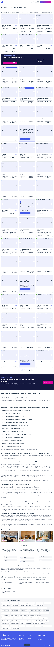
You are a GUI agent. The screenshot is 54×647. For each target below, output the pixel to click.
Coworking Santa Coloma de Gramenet (38, 397)
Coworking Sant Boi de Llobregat (44, 400)
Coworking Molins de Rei (33, 402)
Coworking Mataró (22, 615)
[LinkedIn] (38, 639)
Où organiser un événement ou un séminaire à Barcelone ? (27, 443)
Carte (28, 644)
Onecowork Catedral (6, 544)
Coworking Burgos (14, 625)
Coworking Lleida (5, 615)
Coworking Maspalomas (6, 628)
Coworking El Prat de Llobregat (30, 400)
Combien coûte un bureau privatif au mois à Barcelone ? (27, 416)
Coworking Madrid (5, 602)
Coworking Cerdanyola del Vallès (8, 402)
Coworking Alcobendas (16, 607)
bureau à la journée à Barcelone (42, 506)
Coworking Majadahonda (47, 625)
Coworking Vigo (47, 602)
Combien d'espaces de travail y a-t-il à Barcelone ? (27, 413)
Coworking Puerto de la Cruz (26, 623)
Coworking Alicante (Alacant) (7, 618)
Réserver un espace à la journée (12, 2)
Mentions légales (47, 645)
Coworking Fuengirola (36, 620)
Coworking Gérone (30, 625)
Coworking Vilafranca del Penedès (39, 623)
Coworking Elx (21, 625)
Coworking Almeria (18, 618)
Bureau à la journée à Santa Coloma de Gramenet (8, 592)
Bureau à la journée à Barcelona (6, 582)
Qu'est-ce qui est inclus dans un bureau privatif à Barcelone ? (27, 428)
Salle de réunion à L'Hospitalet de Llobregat (26, 580)
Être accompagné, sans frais (10, 62)
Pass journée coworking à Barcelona (7, 583)
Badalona (25, 524)
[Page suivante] (34, 370)
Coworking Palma (39, 602)
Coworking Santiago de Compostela (34, 615)
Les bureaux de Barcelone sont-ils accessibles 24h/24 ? (27, 431)
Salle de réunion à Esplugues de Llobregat (43, 580)
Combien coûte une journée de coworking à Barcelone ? (27, 437)
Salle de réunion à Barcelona (6, 580)
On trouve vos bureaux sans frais (45, 2)
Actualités (29, 635)
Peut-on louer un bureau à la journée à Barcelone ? (27, 440)
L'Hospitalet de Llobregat (18, 524)
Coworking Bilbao (15, 605)
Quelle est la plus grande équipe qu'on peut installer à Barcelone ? (27, 425)
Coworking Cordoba (5, 610)
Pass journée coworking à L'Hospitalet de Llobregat (26, 585)
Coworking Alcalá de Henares (25, 620)
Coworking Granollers (44, 613)
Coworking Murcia (16, 628)
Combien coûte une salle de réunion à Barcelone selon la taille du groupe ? (27, 434)
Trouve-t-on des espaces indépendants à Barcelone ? (27, 446)
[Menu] (52, 2)
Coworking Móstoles (43, 618)
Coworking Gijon (35, 618)
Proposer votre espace (22, 641)
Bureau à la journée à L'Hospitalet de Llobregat (25, 583)
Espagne (8, 4)
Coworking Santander (6, 607)
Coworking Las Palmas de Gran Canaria (27, 605)
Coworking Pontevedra (6, 620)
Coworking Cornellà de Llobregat (8, 400)
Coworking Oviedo (46, 610)
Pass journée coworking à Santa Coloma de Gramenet (9, 594)
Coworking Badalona (19, 400)
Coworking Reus (15, 620)
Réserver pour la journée (25, 138)
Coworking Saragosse (6, 605)
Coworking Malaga (22, 602)
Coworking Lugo (38, 625)
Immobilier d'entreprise (21, 639)
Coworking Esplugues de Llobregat (23, 397)
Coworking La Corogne (16, 613)
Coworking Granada (24, 610)
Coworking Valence (14, 602)
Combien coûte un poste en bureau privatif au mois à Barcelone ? (27, 422)
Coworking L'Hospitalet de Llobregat (8, 397)
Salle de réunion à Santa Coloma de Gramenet (9, 589)
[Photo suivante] (16, 18)
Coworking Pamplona (6, 613)
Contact (29, 638)
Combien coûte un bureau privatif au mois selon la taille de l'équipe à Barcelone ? (27, 419)
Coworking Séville (31, 602)
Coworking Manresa (13, 615)
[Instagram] (41, 639)
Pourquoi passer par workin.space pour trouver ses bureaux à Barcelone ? (27, 410)
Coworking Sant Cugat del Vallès (21, 402)
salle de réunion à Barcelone (8, 493)
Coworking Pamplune (15, 623)
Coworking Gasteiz (26, 618)
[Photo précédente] (2, 18)
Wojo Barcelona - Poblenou (42, 544)
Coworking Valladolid (42, 607)
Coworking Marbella (39, 605)
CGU (52, 645)
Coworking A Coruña (14, 610)
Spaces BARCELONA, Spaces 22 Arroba (24, 545)
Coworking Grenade (5, 623)
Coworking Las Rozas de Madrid (35, 610)
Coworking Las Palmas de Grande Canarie (29, 607)
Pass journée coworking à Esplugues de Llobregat (43, 584)
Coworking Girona (45, 620)
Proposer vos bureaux (20, 2)
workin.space (3, 4)
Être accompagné (47, 382)
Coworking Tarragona (35, 613)
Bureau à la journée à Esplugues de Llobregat (44, 582)
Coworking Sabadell (25, 613)
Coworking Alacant (5, 625)
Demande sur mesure (21, 636)
